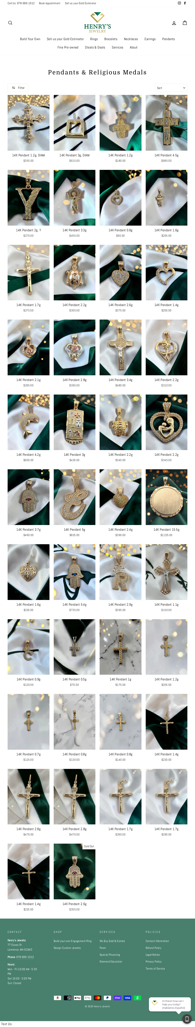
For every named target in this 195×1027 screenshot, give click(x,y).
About (133, 47)
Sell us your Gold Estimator (80, 3)
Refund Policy (153, 948)
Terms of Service (155, 969)
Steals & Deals (95, 47)
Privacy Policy (154, 961)
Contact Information (157, 941)
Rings (94, 39)
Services (117, 47)
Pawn (103, 948)
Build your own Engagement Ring (73, 941)
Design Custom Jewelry (67, 948)
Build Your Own (30, 39)
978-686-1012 (25, 957)
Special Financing (110, 955)
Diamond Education (111, 961)
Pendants (168, 39)
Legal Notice (153, 955)
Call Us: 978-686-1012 (21, 3)
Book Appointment (49, 3)
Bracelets (110, 39)
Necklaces (131, 39)
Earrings (150, 39)
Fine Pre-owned (68, 47)
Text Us (6, 1024)
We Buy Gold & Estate (112, 941)
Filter (21, 88)
